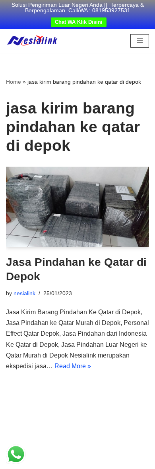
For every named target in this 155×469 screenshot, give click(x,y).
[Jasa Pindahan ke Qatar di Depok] (77, 207)
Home (13, 82)
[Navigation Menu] (139, 41)
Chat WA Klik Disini (79, 22)
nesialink (24, 293)
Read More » (72, 366)
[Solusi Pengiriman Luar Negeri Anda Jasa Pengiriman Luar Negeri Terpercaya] (32, 41)
